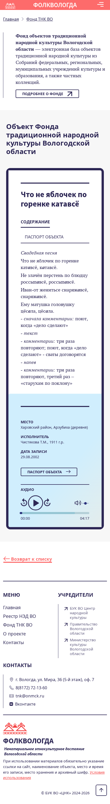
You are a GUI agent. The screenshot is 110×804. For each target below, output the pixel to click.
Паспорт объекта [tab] (44, 237)
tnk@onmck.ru (30, 696)
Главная (12, 607)
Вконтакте (25, 704)
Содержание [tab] (35, 222)
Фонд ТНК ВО (17, 625)
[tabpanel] (55, 321)
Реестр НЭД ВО (19, 616)
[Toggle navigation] (100, 5)
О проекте (14, 634)
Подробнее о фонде (42, 93)
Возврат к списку (31, 559)
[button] (100, 5)
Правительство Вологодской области (83, 629)
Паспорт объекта (44, 471)
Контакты (13, 642)
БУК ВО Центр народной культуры (82, 613)
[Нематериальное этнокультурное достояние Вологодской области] (18, 729)
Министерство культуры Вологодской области (83, 647)
